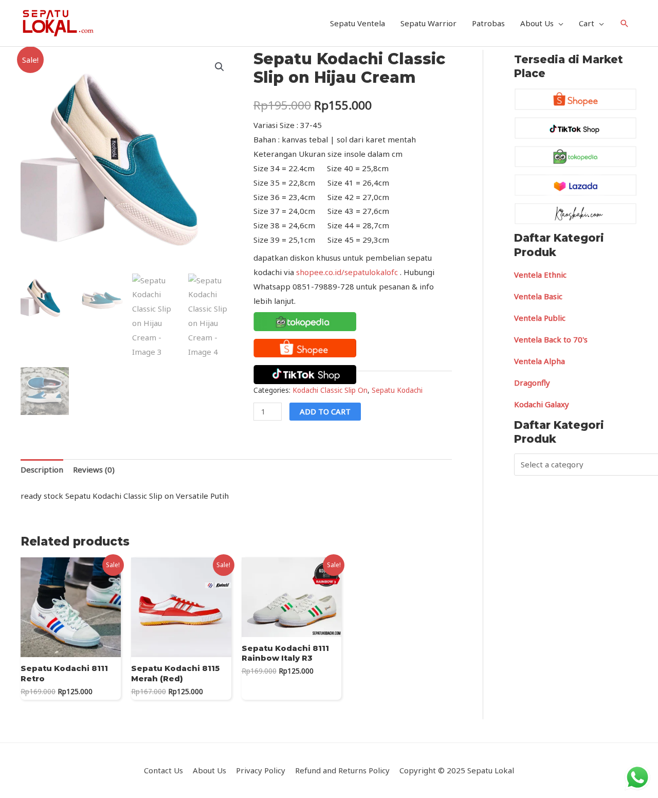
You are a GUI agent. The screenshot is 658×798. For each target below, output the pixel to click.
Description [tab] (42, 469)
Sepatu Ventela (357, 23)
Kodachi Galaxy (541, 404)
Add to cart (325, 411)
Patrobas (488, 23)
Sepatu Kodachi (397, 390)
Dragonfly (532, 382)
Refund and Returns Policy (342, 770)
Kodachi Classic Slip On (330, 390)
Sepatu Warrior (428, 23)
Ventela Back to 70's (551, 339)
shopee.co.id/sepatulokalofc (347, 272)
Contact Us (163, 770)
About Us (537, 23)
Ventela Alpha (539, 361)
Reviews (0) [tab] (94, 469)
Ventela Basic (538, 296)
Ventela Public (539, 318)
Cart (586, 23)
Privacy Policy (260, 770)
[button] (219, 67)
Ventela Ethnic (540, 274)
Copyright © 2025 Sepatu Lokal (456, 770)
